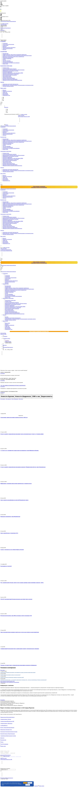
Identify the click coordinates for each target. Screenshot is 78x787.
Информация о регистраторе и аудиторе (10, 70)
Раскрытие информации (7, 71)
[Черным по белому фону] (0, 6)
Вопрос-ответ (5, 63)
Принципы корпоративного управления (10, 73)
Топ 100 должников (4, 744)
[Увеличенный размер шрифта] (1, 4)
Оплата (4, 59)
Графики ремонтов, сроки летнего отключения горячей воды (14, 54)
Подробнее (2, 373)
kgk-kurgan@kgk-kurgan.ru (5, 27)
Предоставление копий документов (10, 74)
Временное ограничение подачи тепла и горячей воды (13, 56)
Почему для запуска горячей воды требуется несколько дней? (12, 677)
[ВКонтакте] (3, 97)
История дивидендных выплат (9, 78)
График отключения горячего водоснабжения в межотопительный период (17, 55)
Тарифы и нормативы (7, 58)
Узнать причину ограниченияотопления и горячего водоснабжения (39, 187)
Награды (4, 49)
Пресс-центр (3, 88)
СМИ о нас (5, 92)
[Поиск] (1, 102)
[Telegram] (3, 98)
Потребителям (3, 51)
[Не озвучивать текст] (1, 19)
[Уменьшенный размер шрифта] (1, 1)
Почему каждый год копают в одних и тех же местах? (10, 674)
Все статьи (2, 670)
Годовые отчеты (6, 67)
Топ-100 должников (6, 60)
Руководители (5, 45)
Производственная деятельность (9, 47)
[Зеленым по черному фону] (0, 12)
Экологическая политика (8, 48)
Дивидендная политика (7, 77)
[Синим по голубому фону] (0, 9)
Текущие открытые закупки (8, 86)
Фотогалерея (5, 93)
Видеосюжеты (5, 94)
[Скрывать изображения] (1, 15)
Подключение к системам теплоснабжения (11, 62)
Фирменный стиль (6, 95)
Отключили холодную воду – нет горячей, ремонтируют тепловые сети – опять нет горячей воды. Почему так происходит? (23, 679)
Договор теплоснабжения (8, 61)
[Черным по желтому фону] (0, 10)
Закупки (2, 82)
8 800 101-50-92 (5, 23)
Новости (4, 90)
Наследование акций (7, 76)
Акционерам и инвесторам (6, 65)
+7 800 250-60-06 (12, 767)
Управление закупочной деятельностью (10, 84)
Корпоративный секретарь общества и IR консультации (13, 69)
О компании (3, 41)
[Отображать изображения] (1, 14)
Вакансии (5, 46)
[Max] (3, 100)
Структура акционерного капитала (9, 68)
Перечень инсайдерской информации (10, 79)
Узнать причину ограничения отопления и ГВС (39, 331)
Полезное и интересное (7, 91)
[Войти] (0, 104)
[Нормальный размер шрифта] (1, 3)
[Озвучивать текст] (1, 17)
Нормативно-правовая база (8, 57)
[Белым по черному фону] (0, 8)
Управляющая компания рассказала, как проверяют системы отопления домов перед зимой (17, 672)
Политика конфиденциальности (6, 777)
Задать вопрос (3, 40)
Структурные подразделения (8, 44)
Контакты (2, 30)
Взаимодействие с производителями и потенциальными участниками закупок (18, 85)
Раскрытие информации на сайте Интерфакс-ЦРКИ (13, 72)
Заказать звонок (4, 25)
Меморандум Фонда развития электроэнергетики (12, 80)
